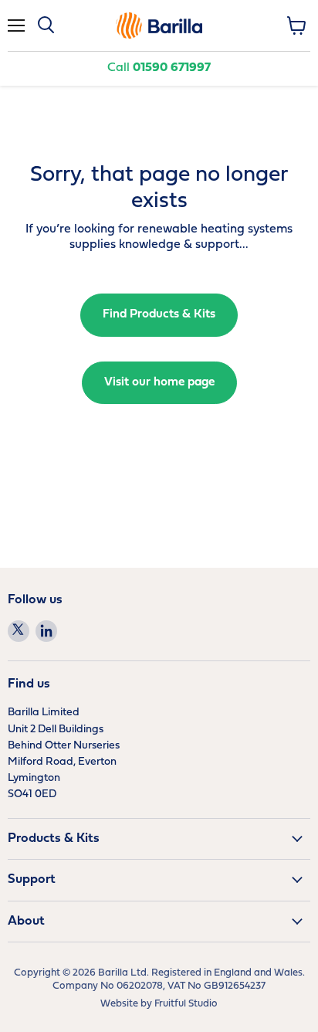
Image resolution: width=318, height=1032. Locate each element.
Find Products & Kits (159, 314)
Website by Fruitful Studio (159, 1004)
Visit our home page (159, 382)
